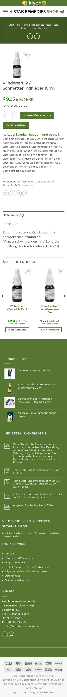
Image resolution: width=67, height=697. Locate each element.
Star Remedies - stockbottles (33, 181)
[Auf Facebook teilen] (12, 193)
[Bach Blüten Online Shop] (34, 11)
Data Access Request (17, 580)
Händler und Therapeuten (20, 558)
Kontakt (9, 553)
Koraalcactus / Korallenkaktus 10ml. (50, 309)
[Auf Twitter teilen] (19, 193)
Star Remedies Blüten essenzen (34, 24)
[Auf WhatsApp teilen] (6, 193)
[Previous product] (37, 36)
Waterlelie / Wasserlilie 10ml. (17, 308)
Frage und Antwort (16, 562)
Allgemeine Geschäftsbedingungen (26, 571)
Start (11, 24)
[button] (5, 12)
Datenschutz (12, 575)
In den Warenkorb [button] (17, 330)
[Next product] (30, 36)
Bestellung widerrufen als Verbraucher (27, 567)
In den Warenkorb (37, 115)
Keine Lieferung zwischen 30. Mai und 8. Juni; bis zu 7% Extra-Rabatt (38, 496)
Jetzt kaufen (15, 125)
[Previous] (3, 303)
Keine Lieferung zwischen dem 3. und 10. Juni (36, 472)
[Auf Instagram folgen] (11, 634)
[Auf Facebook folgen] (5, 634)
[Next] (64, 303)
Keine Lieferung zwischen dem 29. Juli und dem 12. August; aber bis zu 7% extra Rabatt (36, 483)
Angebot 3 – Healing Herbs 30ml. (33, 505)
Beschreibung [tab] (13, 215)
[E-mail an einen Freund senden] (25, 193)
